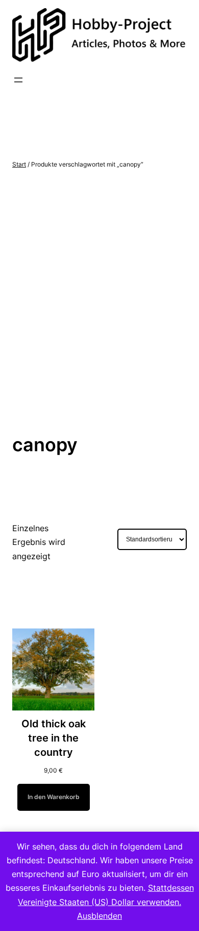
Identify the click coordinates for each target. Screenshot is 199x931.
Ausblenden (99, 916)
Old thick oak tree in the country (53, 738)
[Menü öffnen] (18, 80)
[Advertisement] (99, 301)
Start (19, 164)
